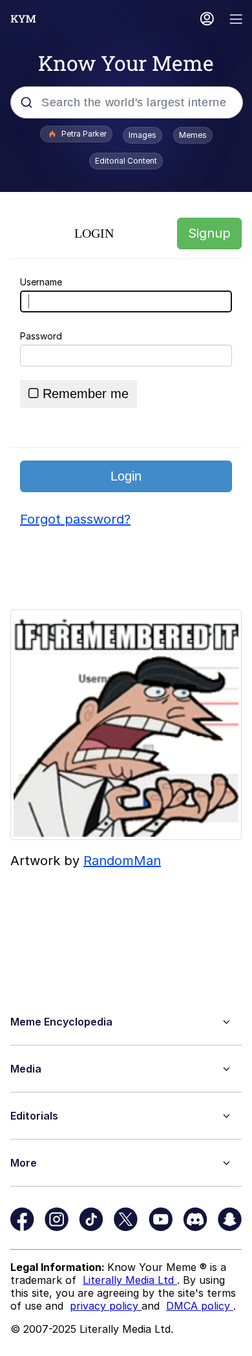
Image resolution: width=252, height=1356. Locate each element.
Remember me (86, 394)
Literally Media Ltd (130, 1280)
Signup (209, 233)
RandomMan (122, 860)
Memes (193, 135)
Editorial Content (126, 161)
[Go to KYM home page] (23, 18)
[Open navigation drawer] (236, 20)
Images (142, 135)
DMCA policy (199, 1305)
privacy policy (106, 1305)
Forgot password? (75, 519)
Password (41, 335)
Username (41, 281)
